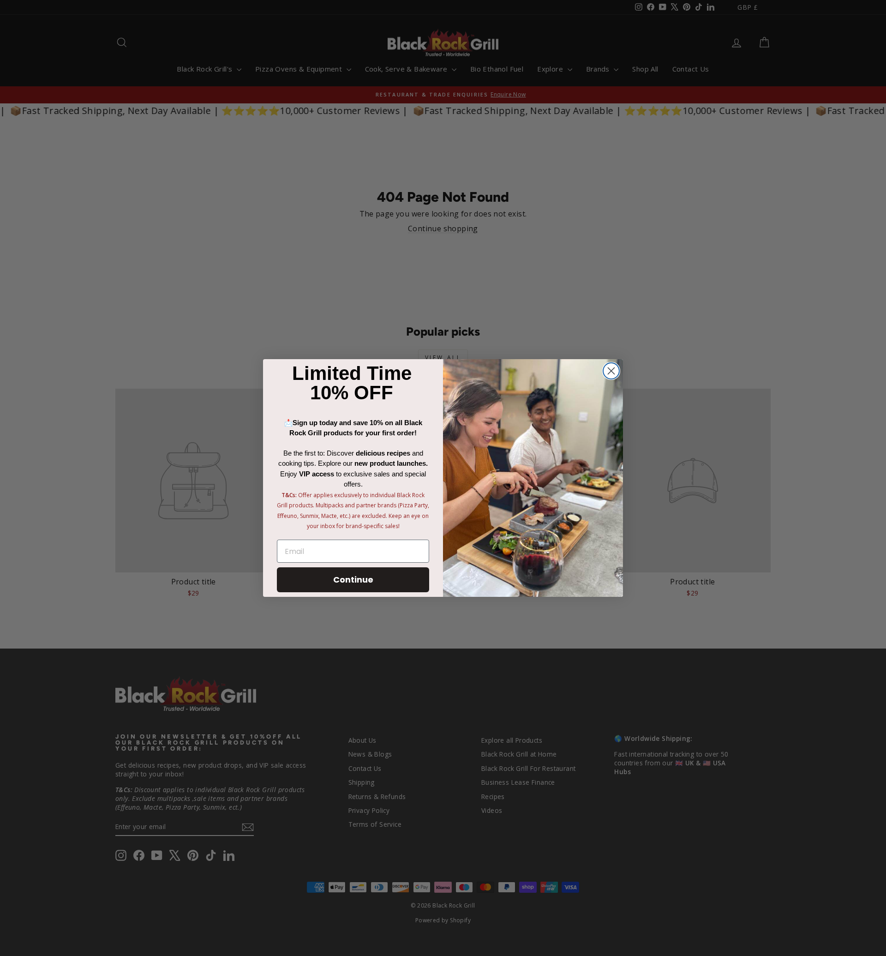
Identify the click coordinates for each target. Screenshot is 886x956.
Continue (353, 579)
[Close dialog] (611, 371)
